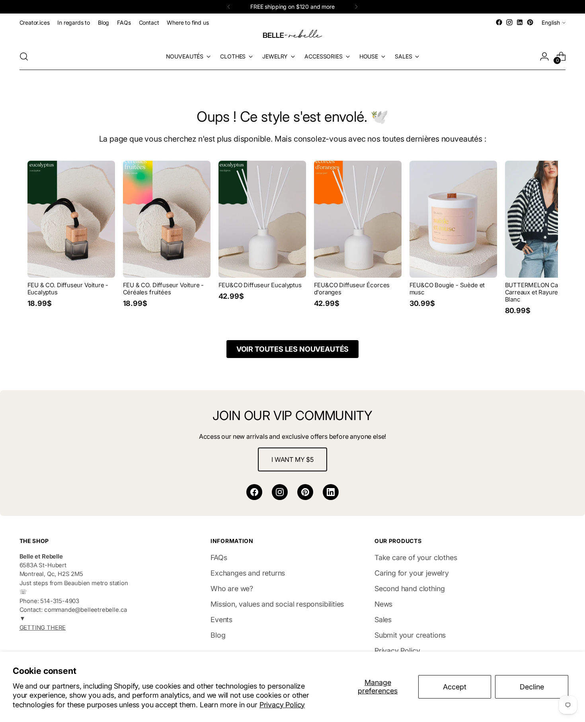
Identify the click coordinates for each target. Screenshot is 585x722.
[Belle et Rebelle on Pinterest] (530, 22)
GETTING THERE (43, 627)
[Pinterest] (305, 492)
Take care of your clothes (415, 557)
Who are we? (232, 588)
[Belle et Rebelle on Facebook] (499, 22)
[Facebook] (254, 492)
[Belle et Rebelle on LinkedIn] (519, 22)
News (383, 604)
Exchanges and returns (248, 573)
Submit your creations (410, 635)
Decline (532, 687)
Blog (218, 635)
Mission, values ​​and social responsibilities (277, 604)
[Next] (356, 7)
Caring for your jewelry (411, 573)
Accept (454, 687)
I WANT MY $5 (292, 459)
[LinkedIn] (331, 492)
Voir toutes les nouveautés (292, 349)
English (551, 22)
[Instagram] (280, 492)
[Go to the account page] (544, 56)
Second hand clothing (409, 588)
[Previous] (229, 7)
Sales (383, 619)
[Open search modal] (24, 56)
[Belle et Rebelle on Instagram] (509, 22)
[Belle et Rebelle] (292, 35)
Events (221, 619)
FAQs (219, 557)
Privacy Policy (282, 705)
